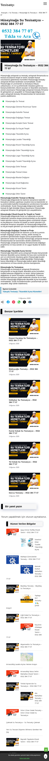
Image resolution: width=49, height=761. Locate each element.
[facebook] (8, 302)
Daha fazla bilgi (24, 758)
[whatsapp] (19, 302)
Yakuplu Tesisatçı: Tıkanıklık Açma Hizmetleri (22, 292)
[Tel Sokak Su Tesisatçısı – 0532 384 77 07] (24, 459)
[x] (24, 302)
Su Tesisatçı (13, 13)
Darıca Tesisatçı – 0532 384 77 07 (23, 493)
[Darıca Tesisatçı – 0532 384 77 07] (24, 490)
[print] (30, 302)
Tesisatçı (7, 5)
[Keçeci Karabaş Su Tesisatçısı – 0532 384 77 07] (24, 335)
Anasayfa (4, 13)
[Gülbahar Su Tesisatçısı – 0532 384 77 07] (24, 397)
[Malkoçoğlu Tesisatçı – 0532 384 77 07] (24, 366)
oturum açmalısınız (36, 516)
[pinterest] (13, 302)
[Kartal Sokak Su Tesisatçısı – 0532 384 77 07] (24, 428)
